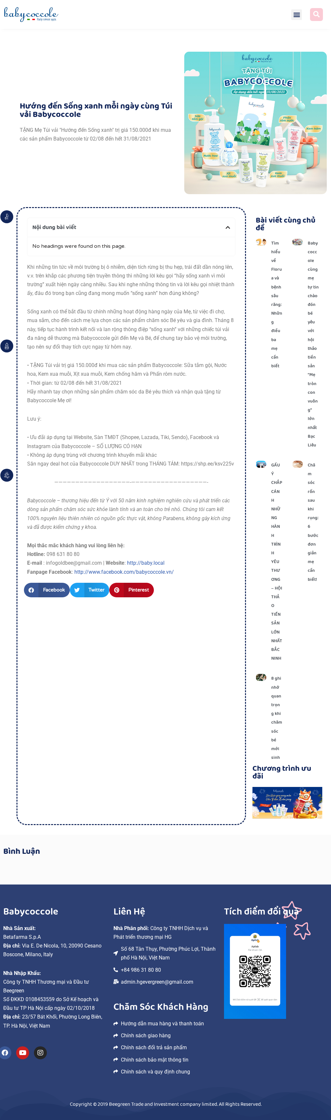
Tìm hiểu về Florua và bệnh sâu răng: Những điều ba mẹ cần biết (276, 305)
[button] (296, 14)
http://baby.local (146, 563)
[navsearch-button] (316, 14)
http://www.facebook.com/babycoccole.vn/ (123, 572)
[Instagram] (40, 1052)
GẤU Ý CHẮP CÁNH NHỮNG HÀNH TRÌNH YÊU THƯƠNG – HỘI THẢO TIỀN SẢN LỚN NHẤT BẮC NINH (276, 562)
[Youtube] (22, 1052)
